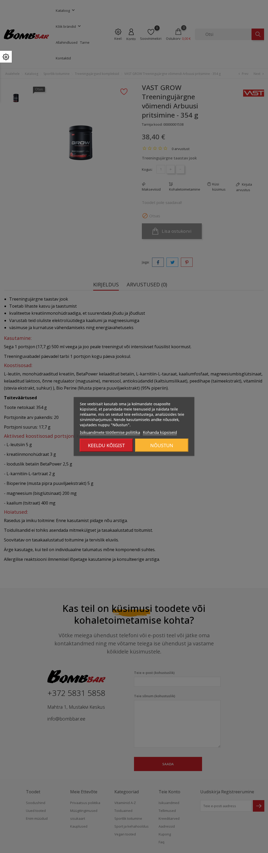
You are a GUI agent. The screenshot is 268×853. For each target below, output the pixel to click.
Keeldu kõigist (106, 445)
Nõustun (161, 445)
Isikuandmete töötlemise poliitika (110, 432)
